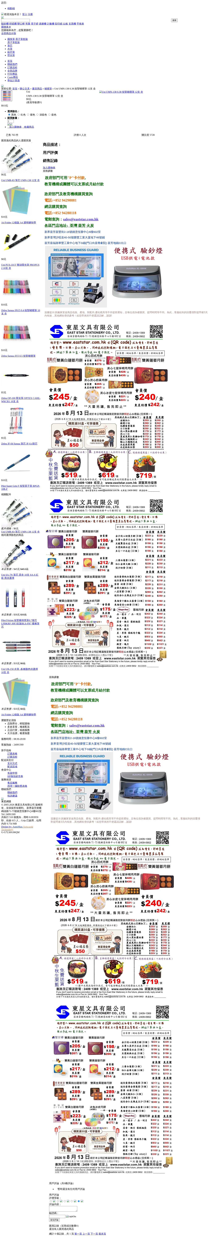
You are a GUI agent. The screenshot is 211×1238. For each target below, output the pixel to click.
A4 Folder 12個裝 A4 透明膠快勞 (18, 222)
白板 (65, 23)
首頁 (9, 61)
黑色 (14, 114)
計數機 (50, 23)
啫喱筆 (48, 88)
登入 (24, 14)
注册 (30, 14)
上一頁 (86, 1233)
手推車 (80, 23)
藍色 (53, 114)
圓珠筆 (11, 39)
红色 (23, 114)
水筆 (9, 49)
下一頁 (94, 1233)
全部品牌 (12, 70)
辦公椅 (21, 23)
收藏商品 (28, 127)
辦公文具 (25, 88)
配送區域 (12, 766)
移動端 (11, 8)
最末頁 (102, 1233)
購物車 (6, 27)
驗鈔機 (5, 23)
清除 (13, 720)
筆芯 (9, 45)
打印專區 (12, 74)
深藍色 (44, 114)
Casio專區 (12, 77)
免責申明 (12, 773)
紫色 (33, 114)
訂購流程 (12, 67)
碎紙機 (13, 23)
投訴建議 (12, 795)
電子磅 (34, 23)
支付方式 (12, 763)
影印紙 (58, 23)
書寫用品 (37, 88)
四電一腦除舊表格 (17, 786)
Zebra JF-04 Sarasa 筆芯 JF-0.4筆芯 (19, 443)
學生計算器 (13, 80)
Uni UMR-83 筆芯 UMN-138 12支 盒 (20, 180)
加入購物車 (14, 127)
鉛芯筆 (11, 52)
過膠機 (42, 23)
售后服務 (12, 782)
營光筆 (11, 55)
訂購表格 (12, 753)
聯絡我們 (12, 64)
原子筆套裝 (21, 39)
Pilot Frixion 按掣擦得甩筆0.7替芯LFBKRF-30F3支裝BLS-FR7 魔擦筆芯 (20, 623)
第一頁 (78, 1233)
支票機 (72, 23)
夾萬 (27, 23)
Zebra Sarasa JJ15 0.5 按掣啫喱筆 (18, 356)
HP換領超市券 (15, 776)
